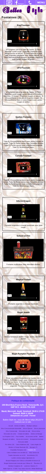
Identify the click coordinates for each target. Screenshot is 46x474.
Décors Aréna (36, 431)
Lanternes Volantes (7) (30, 466)
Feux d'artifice (20, 436)
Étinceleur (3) (38, 463)
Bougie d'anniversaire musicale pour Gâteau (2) (18, 463)
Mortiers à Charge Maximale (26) (18, 447)
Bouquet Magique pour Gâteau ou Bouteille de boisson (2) (23, 460)
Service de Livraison (22, 439)
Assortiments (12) (32, 455)
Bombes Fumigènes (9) (15, 466)
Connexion (23, 470)
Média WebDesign (37, 468)
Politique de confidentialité (23, 401)
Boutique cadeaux (32, 426)
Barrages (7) (33, 447)
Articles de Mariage (36, 434)
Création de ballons (23, 434)
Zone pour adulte (23, 442)
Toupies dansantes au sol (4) (16, 455)
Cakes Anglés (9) (36, 444)
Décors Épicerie (27, 428)
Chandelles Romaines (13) (18, 450)
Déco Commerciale (11, 431)
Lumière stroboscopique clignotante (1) (22, 458)
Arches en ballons (19, 426)
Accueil (11, 426)
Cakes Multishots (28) (22, 444)
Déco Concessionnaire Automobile (11, 428)
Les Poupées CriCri (8, 436)
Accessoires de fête (32, 436)
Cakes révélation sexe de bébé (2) (17, 452)
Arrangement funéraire (36, 439)
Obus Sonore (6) (34, 452)
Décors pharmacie (39, 428)
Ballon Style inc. (8, 468)
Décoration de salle (24, 431)
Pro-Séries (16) (9, 444)
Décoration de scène (10, 434)
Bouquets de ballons (9, 439)
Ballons (41, 436)
